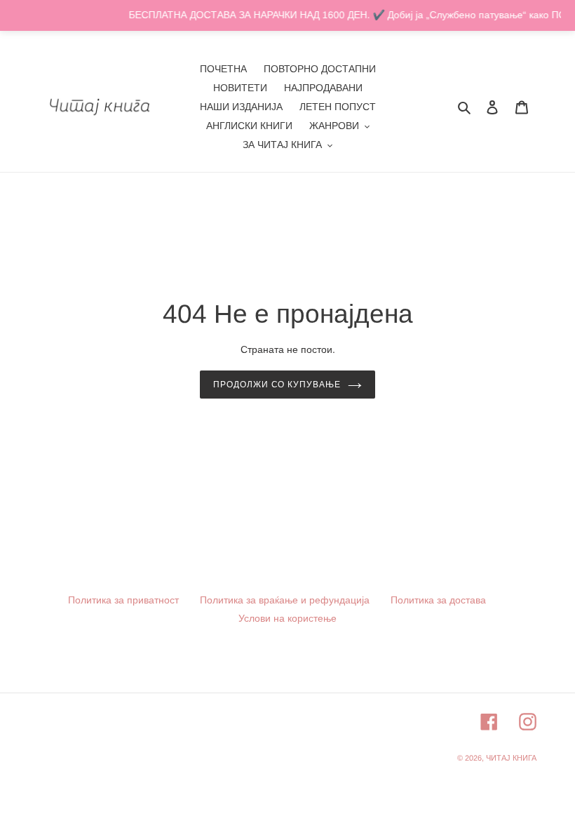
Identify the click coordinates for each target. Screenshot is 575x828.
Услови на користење (287, 618)
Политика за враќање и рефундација (285, 600)
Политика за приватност (123, 600)
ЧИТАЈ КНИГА (511, 758)
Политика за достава (438, 600)
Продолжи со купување (277, 384)
